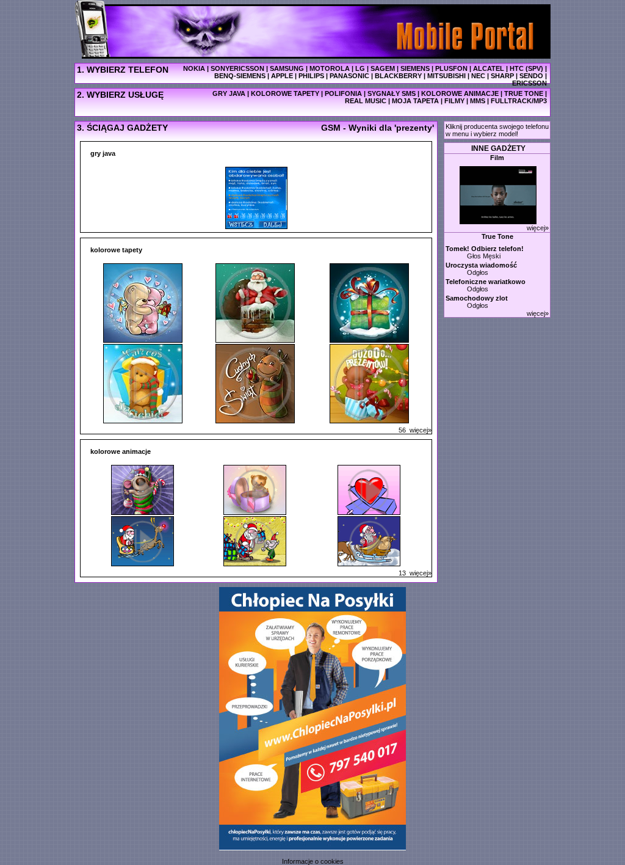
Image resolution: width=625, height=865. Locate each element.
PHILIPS (311, 75)
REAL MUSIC (365, 100)
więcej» (415, 430)
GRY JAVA (228, 93)
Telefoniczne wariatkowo (486, 281)
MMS (477, 100)
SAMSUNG (287, 68)
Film (497, 157)
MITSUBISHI (446, 75)
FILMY (454, 100)
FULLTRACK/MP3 (519, 100)
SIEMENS (415, 68)
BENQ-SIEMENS (240, 75)
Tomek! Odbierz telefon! (485, 248)
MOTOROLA (329, 68)
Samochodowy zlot (477, 298)
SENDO (531, 75)
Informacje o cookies (313, 861)
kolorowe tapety (116, 250)
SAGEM (382, 68)
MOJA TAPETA (415, 100)
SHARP (502, 75)
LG (360, 68)
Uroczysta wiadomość (481, 265)
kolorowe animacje (120, 451)
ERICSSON (529, 83)
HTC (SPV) (526, 68)
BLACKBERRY (398, 75)
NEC (478, 75)
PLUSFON (451, 68)
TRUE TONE (523, 93)
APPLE (282, 75)
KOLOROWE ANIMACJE (460, 93)
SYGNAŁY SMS (391, 93)
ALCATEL (488, 68)
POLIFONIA (343, 93)
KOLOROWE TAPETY (285, 93)
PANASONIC (349, 75)
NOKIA (194, 68)
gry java (102, 153)
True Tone (497, 236)
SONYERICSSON (237, 68)
